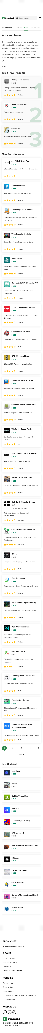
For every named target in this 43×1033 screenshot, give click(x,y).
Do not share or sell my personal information (19, 995)
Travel (26, 28)
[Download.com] (8, 18)
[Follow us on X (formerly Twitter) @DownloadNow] (9, 1012)
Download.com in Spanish (12, 971)
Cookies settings (9, 999)
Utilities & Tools (35, 28)
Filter (4, 67)
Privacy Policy (8, 983)
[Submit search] (17, 18)
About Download (9, 958)
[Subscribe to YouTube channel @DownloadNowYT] (14, 1012)
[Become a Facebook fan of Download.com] (5, 1012)
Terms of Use (8, 987)
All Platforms (7, 28)
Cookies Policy (8, 991)
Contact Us (7, 967)
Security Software (16, 28)
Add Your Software (10, 962)
